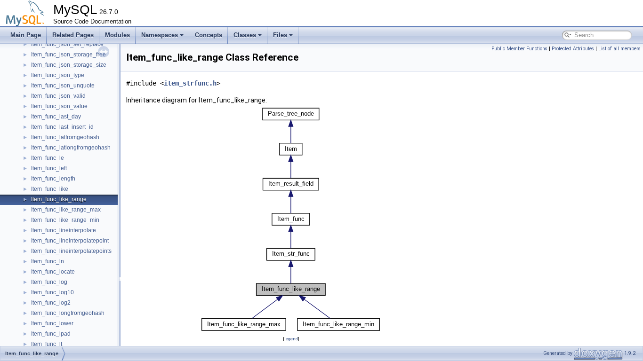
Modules (117, 35)
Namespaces (159, 35)
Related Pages (73, 35)
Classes (244, 35)
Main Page (25, 35)
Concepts (208, 35)
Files (280, 35)
